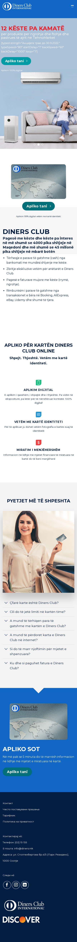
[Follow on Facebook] (7, 885)
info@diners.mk (23, 848)
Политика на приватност (18, 821)
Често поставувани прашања (21, 809)
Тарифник (9, 815)
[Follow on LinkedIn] (25, 885)
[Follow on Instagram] (16, 885)
